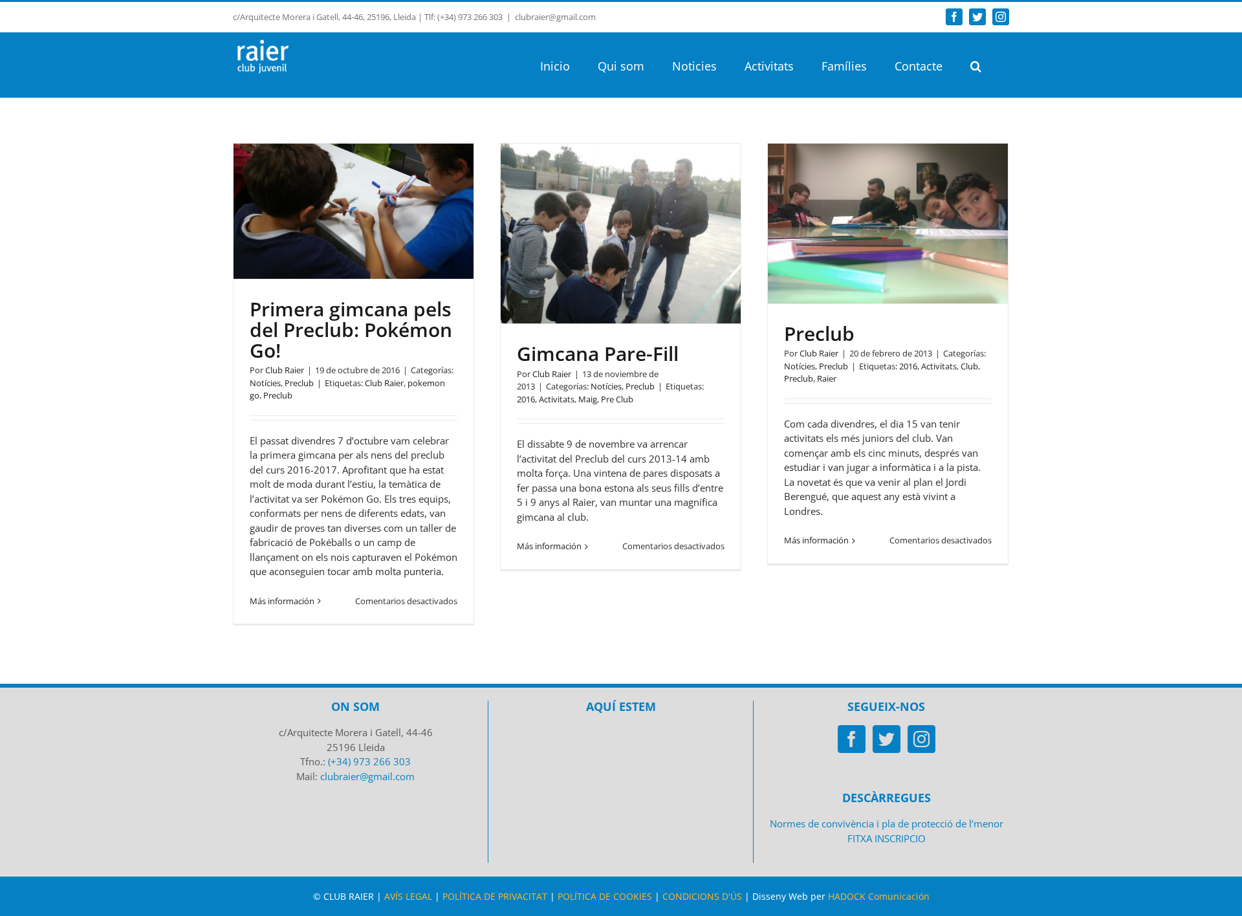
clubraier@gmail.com (555, 17)
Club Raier (284, 370)
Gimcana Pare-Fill (598, 353)
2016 (526, 399)
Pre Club (617, 399)
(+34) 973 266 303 (369, 761)
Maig (587, 399)
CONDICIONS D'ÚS (702, 896)
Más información (282, 601)
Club (969, 366)
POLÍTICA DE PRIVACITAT (494, 896)
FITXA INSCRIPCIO (886, 838)
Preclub (299, 383)
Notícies (265, 383)
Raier (826, 378)
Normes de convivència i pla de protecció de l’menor (886, 823)
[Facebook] (852, 739)
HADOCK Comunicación (879, 896)
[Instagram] (921, 739)
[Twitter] (886, 739)
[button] (975, 64)
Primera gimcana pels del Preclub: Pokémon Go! (351, 330)
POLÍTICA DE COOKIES (605, 896)
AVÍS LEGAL (408, 896)
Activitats (556, 399)
